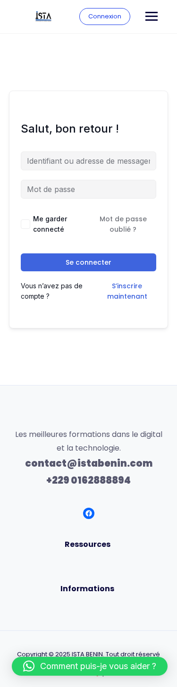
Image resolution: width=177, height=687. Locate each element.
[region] (88, 595)
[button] (90, 666)
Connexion (104, 16)
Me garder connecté (50, 224)
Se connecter (88, 262)
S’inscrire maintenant (127, 291)
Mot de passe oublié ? (123, 224)
